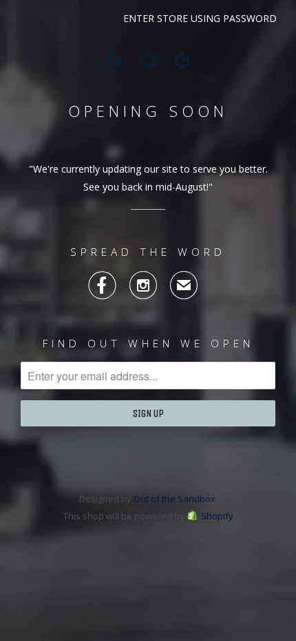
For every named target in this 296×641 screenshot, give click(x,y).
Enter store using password (200, 18)
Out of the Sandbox (174, 498)
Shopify (217, 516)
